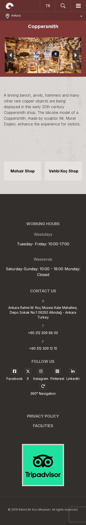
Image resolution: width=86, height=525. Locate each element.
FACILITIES (43, 425)
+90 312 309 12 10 (43, 348)
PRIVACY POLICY (43, 416)
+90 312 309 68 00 (43, 333)
